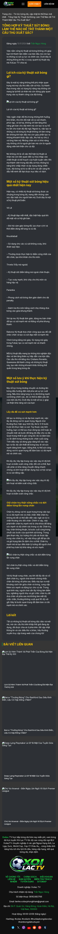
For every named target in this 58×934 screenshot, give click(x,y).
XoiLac (13, 62)
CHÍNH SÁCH (30, 877)
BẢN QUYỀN (25, 879)
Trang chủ (7, 14)
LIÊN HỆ (11, 879)
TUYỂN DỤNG (27, 881)
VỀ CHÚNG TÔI (12, 877)
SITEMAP (42, 881)
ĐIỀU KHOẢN (46, 877)
